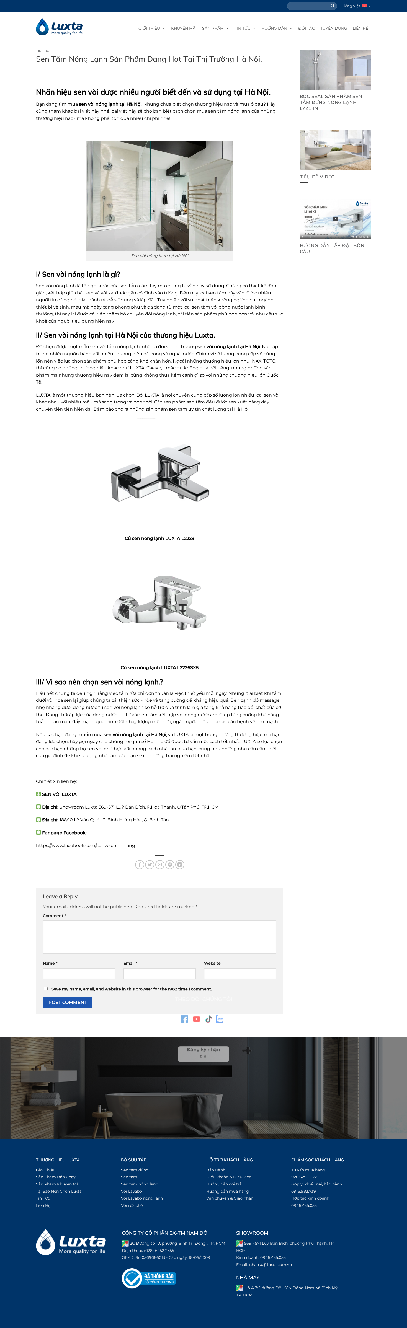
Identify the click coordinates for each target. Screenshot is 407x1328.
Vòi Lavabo (131, 1191)
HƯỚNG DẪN (274, 28)
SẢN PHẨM (213, 28)
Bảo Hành (215, 1170)
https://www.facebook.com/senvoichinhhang (85, 845)
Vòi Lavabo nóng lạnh (142, 1198)
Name (50, 963)
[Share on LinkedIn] (179, 864)
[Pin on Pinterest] (169, 864)
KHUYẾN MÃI (184, 28)
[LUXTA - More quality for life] (59, 27)
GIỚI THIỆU (149, 28)
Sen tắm (129, 1177)
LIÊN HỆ (360, 28)
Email (130, 963)
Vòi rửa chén (133, 1205)
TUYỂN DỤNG (333, 28)
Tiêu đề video (317, 177)
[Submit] (333, 6)
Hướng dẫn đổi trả (224, 1184)
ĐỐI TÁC (306, 28)
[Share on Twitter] (149, 864)
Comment (54, 915)
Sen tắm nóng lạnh (139, 1184)
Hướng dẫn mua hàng (227, 1191)
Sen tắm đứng (135, 1170)
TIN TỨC (242, 28)
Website (212, 963)
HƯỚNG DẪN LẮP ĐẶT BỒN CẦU (332, 248)
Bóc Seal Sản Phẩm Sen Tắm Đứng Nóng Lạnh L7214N (331, 102)
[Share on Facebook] (139, 864)
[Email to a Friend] (159, 864)
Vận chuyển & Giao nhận (229, 1198)
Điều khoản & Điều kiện (228, 1177)
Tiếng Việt (351, 6)
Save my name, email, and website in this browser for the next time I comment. (131, 989)
